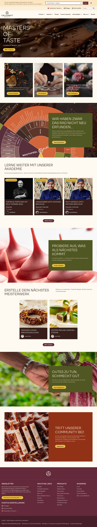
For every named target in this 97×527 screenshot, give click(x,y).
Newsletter (40, 500)
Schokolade (60, 486)
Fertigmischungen (62, 502)
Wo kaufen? (40, 502)
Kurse (78, 486)
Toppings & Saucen (62, 500)
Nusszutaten (60, 491)
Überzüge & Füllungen (63, 493)
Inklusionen (60, 495)
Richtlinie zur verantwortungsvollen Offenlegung (55, 523)
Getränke (59, 505)
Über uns (39, 493)
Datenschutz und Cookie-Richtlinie (31, 523)
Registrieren (60, 446)
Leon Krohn (57, 336)
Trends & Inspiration (66, 14)
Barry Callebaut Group (43, 495)
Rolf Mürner (12, 212)
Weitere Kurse (48, 220)
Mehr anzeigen (48, 344)
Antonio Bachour (44, 212)
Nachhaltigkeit (41, 491)
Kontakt (93, 14)
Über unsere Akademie (83, 495)
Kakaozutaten (61, 489)
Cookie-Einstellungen (76, 523)
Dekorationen (61, 498)
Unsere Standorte (82, 493)
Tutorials (79, 489)
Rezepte (57, 14)
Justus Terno (28, 336)
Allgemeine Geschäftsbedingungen (11, 523)
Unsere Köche (80, 491)
